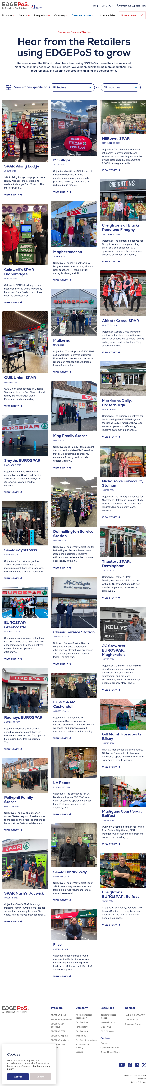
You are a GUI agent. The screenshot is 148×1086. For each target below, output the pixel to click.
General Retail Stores (110, 1052)
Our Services (82, 1022)
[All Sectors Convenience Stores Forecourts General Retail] (72, 87)
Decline (41, 1076)
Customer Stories (82, 15)
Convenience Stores (109, 1047)
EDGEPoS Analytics (60, 1040)
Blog (95, 5)
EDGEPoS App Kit (59, 1035)
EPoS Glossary (107, 1031)
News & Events (107, 1022)
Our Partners (82, 1031)
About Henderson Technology (84, 1016)
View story (12, 194)
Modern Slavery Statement (135, 1075)
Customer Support (133, 1024)
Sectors (23, 15)
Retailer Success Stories (108, 1016)
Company (60, 15)
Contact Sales (107, 15)
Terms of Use (140, 1079)
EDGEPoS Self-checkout (58, 1025)
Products (7, 15)
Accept (18, 1076)
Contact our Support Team (132, 5)
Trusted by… (82, 1035)
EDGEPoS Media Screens (58, 1046)
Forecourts (105, 1043)
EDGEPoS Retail (58, 1015)
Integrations (41, 15)
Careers (79, 1052)
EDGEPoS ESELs (58, 1031)
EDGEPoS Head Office (61, 1019)
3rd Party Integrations (86, 1040)
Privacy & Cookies (138, 1082)
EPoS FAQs (107, 5)
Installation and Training (83, 1046)
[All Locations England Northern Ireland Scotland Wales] (121, 87)
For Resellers (82, 1027)
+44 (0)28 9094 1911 (135, 1015)
